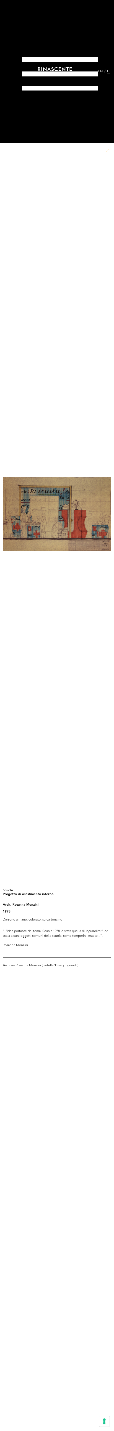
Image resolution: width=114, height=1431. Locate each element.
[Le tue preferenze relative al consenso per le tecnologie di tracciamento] (104, 1421)
